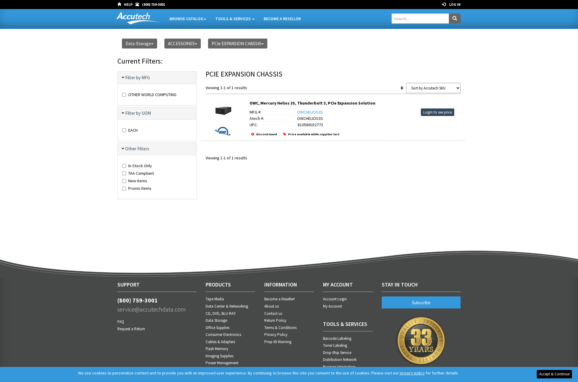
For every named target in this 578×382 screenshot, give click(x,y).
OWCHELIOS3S (310, 112)
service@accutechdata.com (151, 309)
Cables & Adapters (220, 341)
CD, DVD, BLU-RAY (221, 313)
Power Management (222, 362)
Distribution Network (339, 359)
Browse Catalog (186, 18)
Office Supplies (217, 327)
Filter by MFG (137, 77)
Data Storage (216, 320)
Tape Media (215, 299)
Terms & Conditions (280, 327)
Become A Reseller (282, 18)
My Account (332, 306)
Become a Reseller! (279, 299)
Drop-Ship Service (337, 352)
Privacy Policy (275, 334)
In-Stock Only (140, 165)
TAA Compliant (141, 173)
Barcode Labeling (337, 338)
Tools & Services (233, 18)
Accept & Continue (554, 374)
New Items (137, 180)
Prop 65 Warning (277, 341)
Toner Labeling (335, 345)
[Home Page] (120, 4)
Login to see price (437, 112)
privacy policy (412, 373)
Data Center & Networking (227, 306)
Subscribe (421, 302)
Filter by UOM (138, 113)
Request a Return (131, 328)
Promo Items (139, 188)
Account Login (335, 299)
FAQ (120, 321)
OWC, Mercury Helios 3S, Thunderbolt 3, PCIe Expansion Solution (312, 103)
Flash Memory (217, 348)
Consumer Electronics (223, 334)
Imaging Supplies (219, 356)
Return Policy (275, 320)
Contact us (273, 313)
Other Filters (137, 149)
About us (271, 306)
